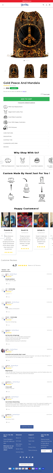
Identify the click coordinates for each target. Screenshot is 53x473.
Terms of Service (32, 450)
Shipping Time (7, 140)
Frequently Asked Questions (26, 102)
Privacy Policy (32, 447)
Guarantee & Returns (10, 143)
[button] (2, 4)
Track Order (31, 441)
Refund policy (24, 471)
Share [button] (8, 283)
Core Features (8, 133)
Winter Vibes (19, 449)
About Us (18, 438)
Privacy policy (31, 471)
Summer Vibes (20, 452)
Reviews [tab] (4, 269)
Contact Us (31, 438)
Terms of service (38, 471)
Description (7, 136)
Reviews (6, 147)
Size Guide (47, 94)
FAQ (29, 444)
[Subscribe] (50, 451)
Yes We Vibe (16, 471)
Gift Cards (18, 441)
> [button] (26, 426)
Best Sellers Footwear (19, 445)
